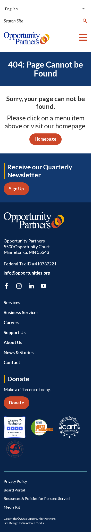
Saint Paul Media (33, 523)
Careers (11, 322)
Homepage (45, 139)
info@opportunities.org (27, 273)
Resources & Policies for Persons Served (37, 498)
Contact (12, 362)
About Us (13, 342)
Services (12, 302)
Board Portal (14, 490)
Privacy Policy (15, 481)
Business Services (21, 312)
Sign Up (16, 188)
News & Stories (19, 352)
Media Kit (12, 507)
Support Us (15, 332)
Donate (16, 402)
